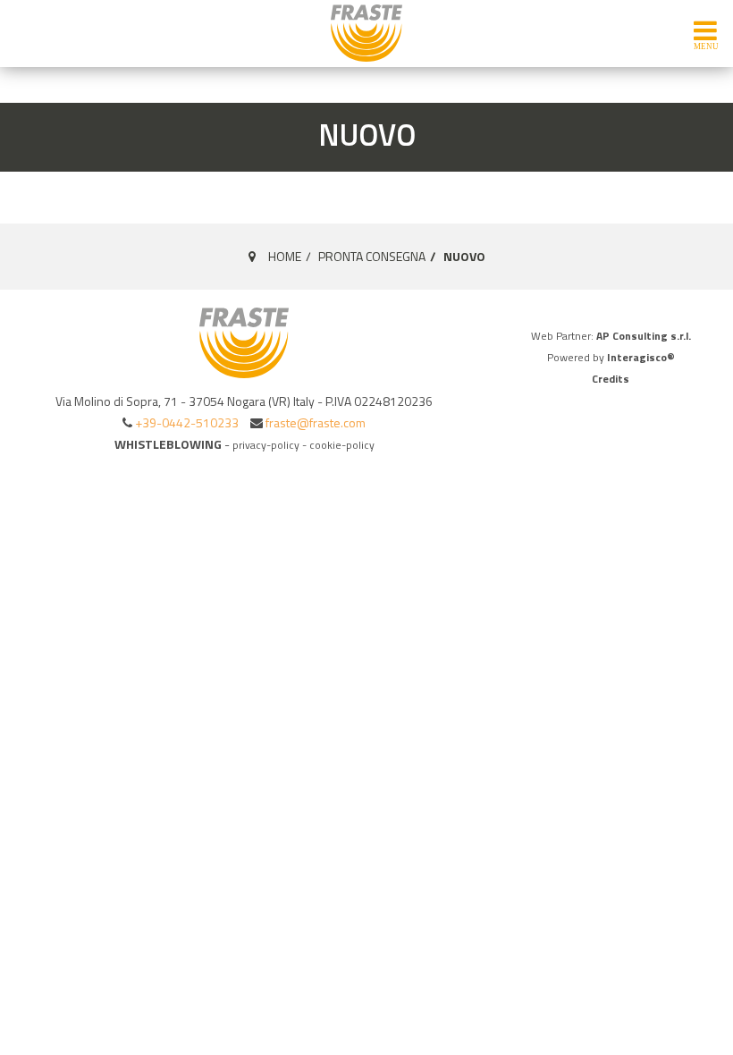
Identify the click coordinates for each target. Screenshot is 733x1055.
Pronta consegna (371, 256)
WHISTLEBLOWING (168, 444)
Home (284, 256)
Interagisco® (641, 357)
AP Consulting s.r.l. (643, 335)
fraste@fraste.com (315, 422)
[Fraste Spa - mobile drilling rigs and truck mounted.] (366, 33)
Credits (610, 378)
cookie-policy (342, 444)
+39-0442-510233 (187, 422)
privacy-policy (265, 444)
